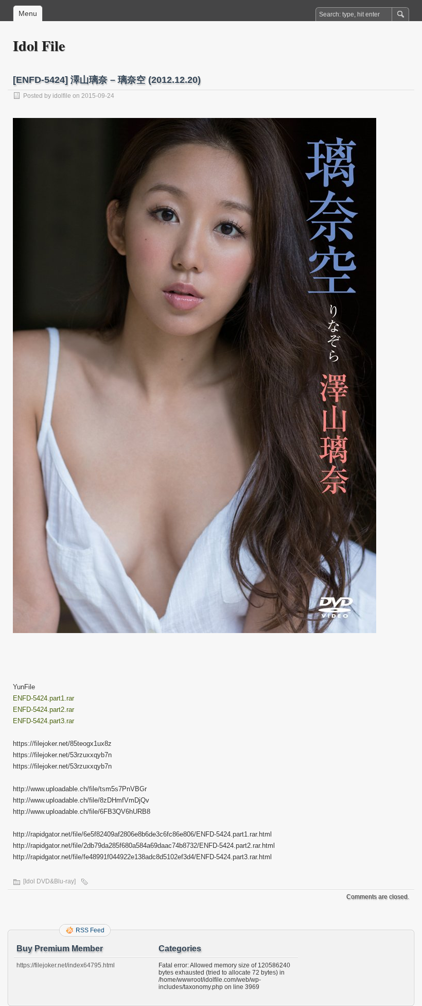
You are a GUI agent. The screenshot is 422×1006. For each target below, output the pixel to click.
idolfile (61, 95)
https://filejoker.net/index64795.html (65, 965)
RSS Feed (90, 930)
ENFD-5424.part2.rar (43, 709)
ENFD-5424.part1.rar (43, 698)
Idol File (39, 45)
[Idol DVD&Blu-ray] (49, 881)
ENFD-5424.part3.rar (43, 721)
